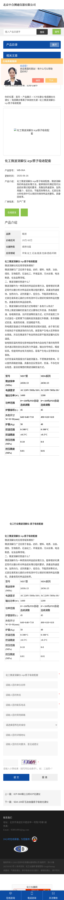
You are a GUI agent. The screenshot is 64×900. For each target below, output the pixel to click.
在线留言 (12, 212)
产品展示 (27, 97)
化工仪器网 (30, 866)
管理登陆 (39, 866)
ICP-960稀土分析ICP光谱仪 (27, 794)
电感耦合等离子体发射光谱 (25, 100)
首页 (18, 97)
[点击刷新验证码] (28, 762)
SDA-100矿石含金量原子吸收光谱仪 (31, 802)
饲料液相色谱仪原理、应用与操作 (21, 85)
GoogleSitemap (49, 866)
